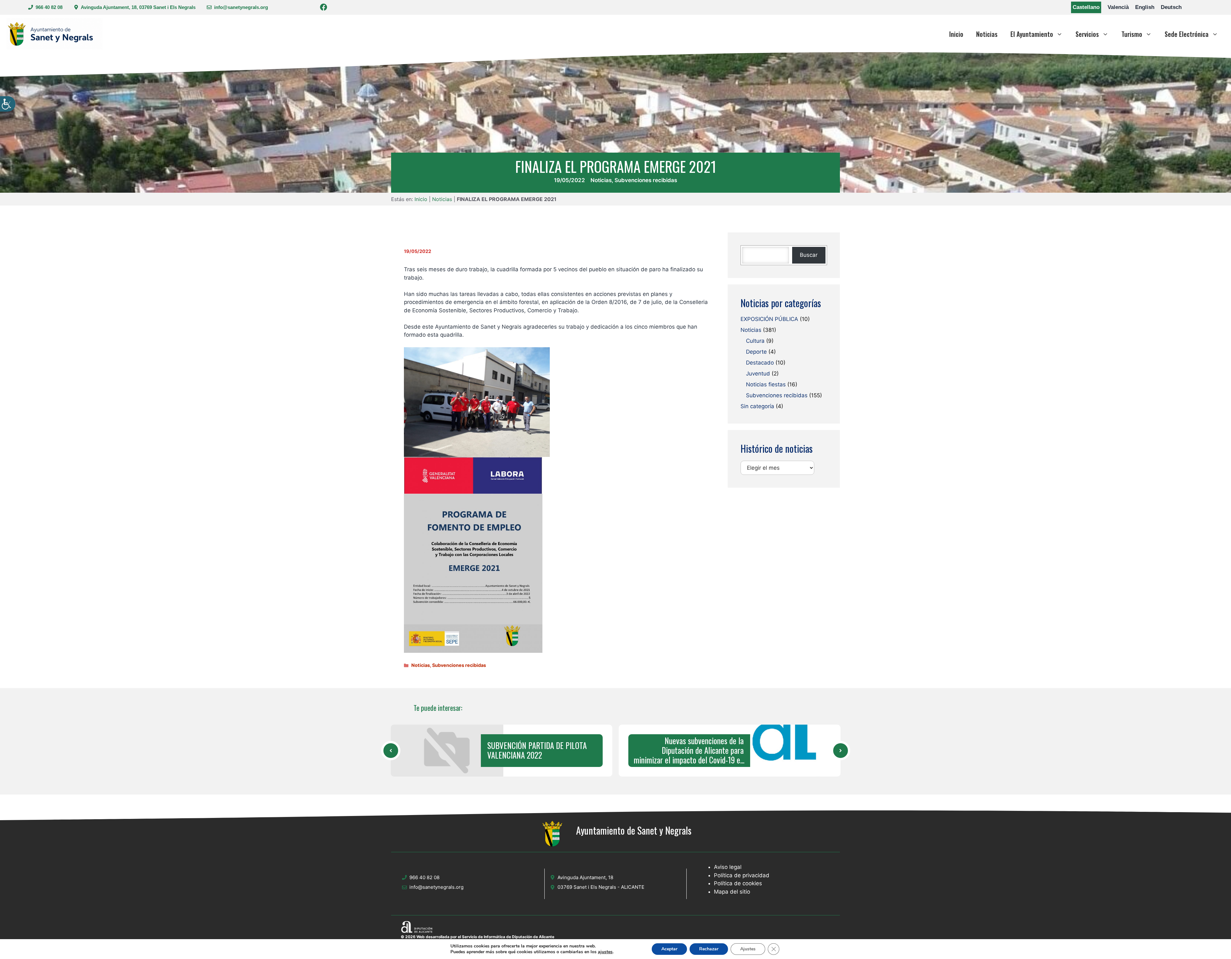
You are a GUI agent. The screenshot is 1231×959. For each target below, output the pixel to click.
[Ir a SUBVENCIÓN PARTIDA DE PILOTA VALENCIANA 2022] (390, 750)
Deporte (756, 352)
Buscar (808, 255)
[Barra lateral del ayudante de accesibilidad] (7, 104)
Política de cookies (738, 883)
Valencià (1118, 7)
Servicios (1087, 34)
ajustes (605, 952)
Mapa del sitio (732, 891)
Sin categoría (757, 406)
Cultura (755, 341)
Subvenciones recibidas (646, 180)
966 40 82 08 (49, 7)
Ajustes (748, 949)
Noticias (987, 34)
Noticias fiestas (766, 385)
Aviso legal (727, 867)
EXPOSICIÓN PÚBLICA (769, 319)
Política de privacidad (741, 875)
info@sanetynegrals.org (241, 7)
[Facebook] (323, 8)
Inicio (956, 34)
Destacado (760, 363)
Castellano (1086, 7)
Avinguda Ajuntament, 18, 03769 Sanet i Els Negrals (138, 7)
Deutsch (1171, 7)
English (1144, 7)
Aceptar (669, 949)
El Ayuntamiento (1031, 34)
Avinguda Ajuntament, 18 (585, 877)
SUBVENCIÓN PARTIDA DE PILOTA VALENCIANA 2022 (537, 750)
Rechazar (708, 949)
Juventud (758, 374)
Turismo (1131, 34)
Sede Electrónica (1187, 34)
